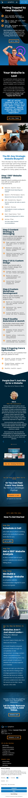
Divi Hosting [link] (5, 745)
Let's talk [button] (8, 541)
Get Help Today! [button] (14, 118)
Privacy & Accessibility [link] (8, 749)
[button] (17, 2)
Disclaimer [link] (5, 765)
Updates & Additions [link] (7, 754)
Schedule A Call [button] (14, 737)
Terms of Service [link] (6, 763)
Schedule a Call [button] (14, 495)
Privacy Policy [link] (5, 761)
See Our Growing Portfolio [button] (14, 464)
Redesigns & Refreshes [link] (8, 753)
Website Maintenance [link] (8, 747)
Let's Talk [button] (24, 2)
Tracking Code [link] (6, 751)
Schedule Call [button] (14, 714)
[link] (7, 2)
